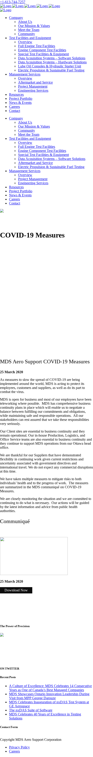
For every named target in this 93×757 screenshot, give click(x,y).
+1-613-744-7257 (12, 2)
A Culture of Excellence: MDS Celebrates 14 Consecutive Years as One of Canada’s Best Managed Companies (50, 688)
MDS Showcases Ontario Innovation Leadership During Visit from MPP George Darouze (49, 696)
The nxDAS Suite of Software (30, 710)
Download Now (16, 590)
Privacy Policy (19, 747)
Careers (14, 751)
